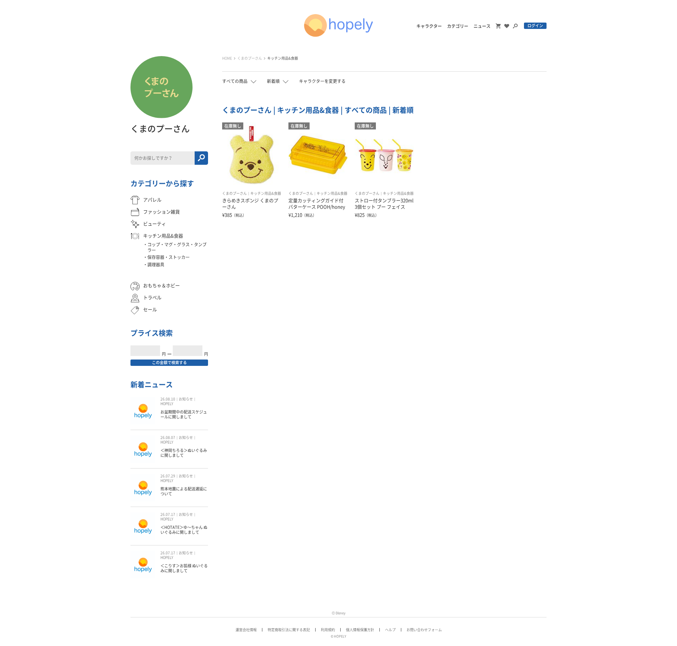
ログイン (535, 26)
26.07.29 (167, 476)
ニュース (482, 26)
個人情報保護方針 (360, 630)
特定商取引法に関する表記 (289, 630)
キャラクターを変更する (322, 81)
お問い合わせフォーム (424, 630)
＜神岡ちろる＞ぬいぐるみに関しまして (183, 452)
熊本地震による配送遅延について (183, 491)
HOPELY (166, 403)
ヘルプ (390, 630)
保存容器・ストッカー (168, 257)
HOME (227, 58)
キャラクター (429, 26)
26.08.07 (167, 437)
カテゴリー (457, 26)
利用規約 (328, 630)
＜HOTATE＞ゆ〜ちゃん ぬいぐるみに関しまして (183, 529)
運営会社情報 (246, 630)
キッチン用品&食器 (282, 58)
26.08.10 (167, 399)
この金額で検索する (169, 362)
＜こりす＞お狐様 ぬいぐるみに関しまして (184, 568)
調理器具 (155, 264)
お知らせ (186, 399)
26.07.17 (167, 514)
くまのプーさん (249, 58)
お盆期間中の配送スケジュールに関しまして (183, 414)
